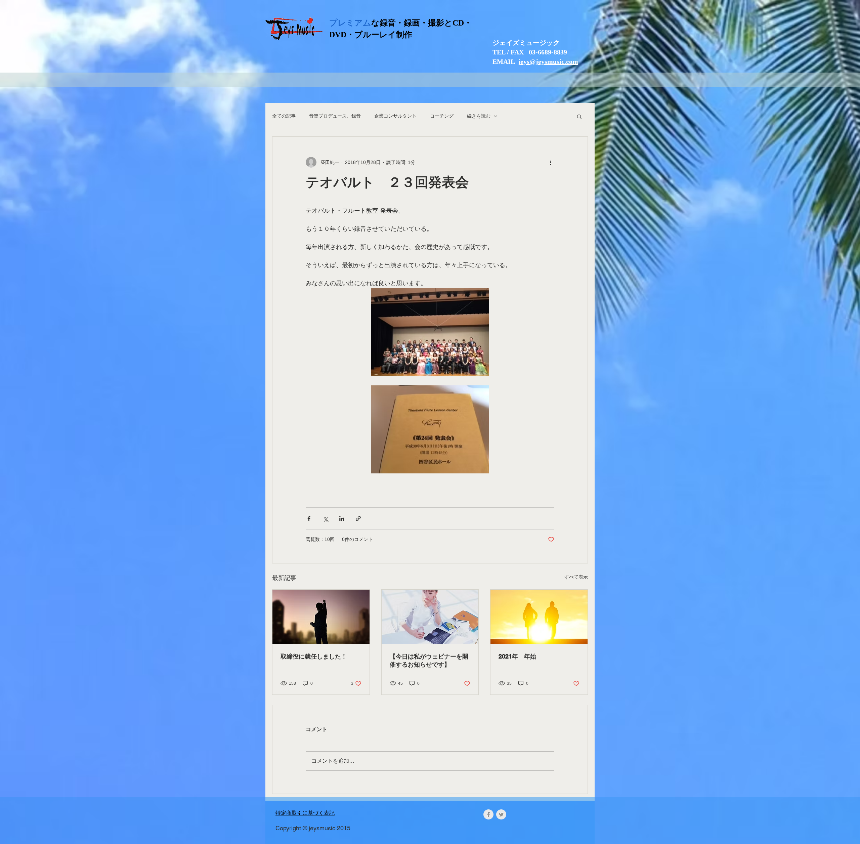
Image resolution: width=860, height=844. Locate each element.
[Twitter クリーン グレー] (501, 814)
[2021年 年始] (539, 617)
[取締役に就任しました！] (321, 617)
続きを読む (478, 116)
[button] (579, 116)
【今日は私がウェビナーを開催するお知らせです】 (429, 660)
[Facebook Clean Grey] (488, 814)
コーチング (442, 116)
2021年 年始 (517, 656)
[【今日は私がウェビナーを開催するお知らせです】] (430, 617)
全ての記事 (284, 116)
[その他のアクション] (550, 162)
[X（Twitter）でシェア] (325, 518)
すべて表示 (576, 577)
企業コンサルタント (395, 116)
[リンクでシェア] (358, 518)
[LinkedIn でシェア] (342, 518)
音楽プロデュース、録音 (335, 116)
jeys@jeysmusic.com (548, 61)
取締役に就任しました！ (314, 656)
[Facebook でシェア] (309, 518)
